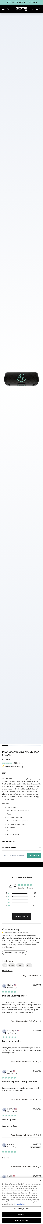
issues (29, 965)
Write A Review (21, 916)
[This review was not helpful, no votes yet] (38, 1021)
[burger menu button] (3, 9)
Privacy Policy (19, 1204)
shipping (20, 965)
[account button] (32, 9)
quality (11, 965)
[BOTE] (21, 9)
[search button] (8, 9)
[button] (38, 8)
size (4, 965)
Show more (7, 970)
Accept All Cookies (21, 1220)
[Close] (40, 1180)
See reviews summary (14, 766)
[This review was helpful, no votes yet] (34, 1021)
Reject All (21, 1214)
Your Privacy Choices (21, 1209)
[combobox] (31, 976)
